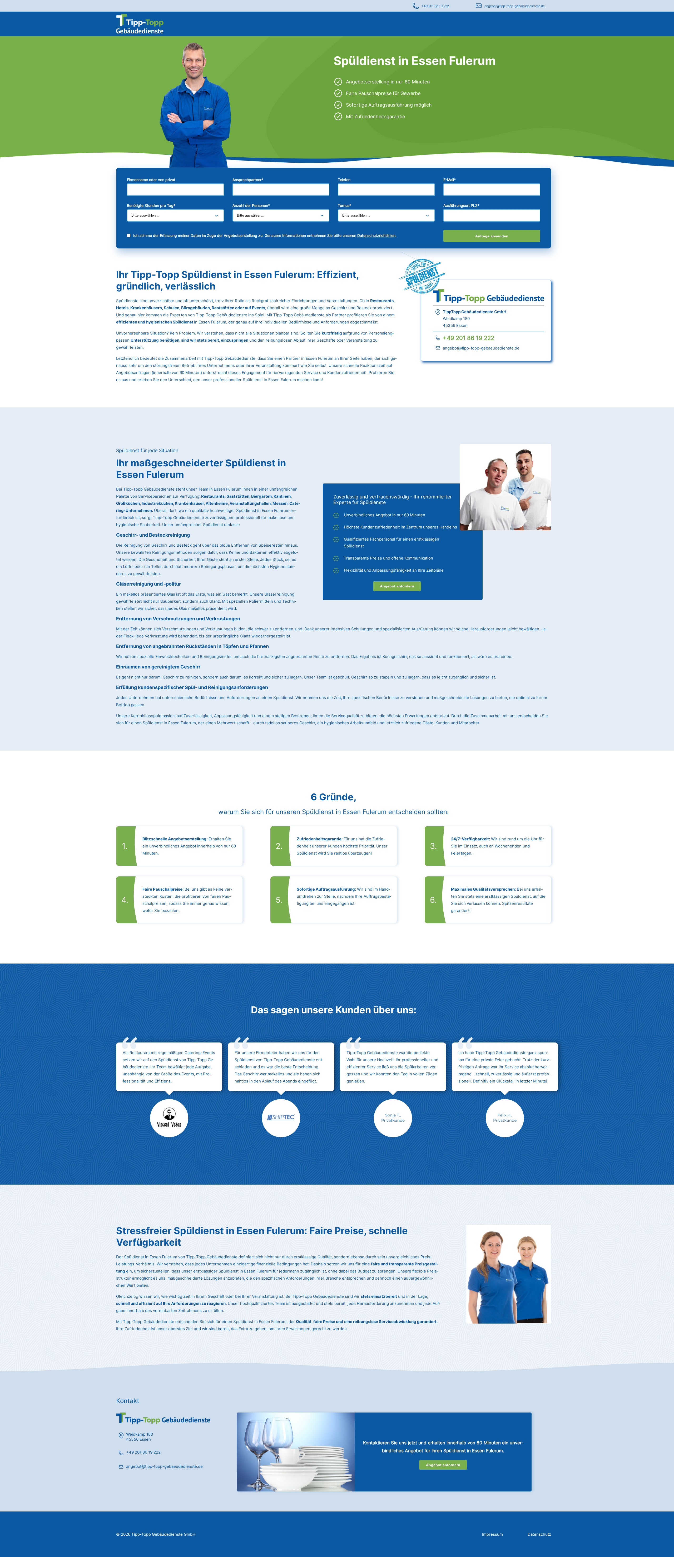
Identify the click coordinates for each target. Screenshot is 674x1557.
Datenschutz (539, 1534)
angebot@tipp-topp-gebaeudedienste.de (514, 6)
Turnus (344, 205)
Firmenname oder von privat (151, 179)
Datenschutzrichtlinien (376, 235)
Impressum (492, 1534)
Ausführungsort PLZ (461, 205)
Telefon (344, 179)
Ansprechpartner (247, 179)
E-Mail (449, 179)
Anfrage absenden (491, 236)
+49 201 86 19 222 (435, 6)
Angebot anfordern (397, 586)
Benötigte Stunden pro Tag (151, 205)
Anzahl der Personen (251, 205)
